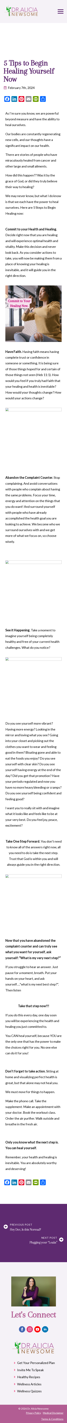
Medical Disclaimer (53, 1412)
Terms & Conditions (52, 1418)
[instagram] (30, 1329)
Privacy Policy (33, 1412)
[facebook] (22, 1329)
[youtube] (37, 1329)
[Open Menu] (60, 11)
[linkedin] (45, 1329)
